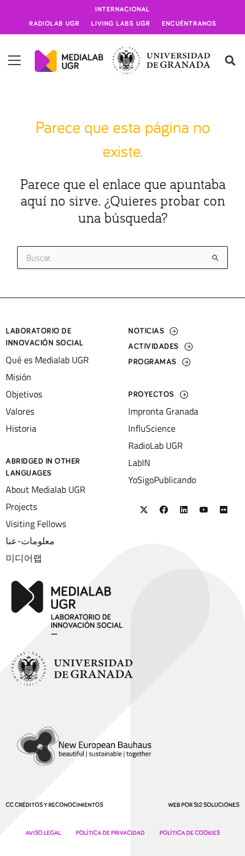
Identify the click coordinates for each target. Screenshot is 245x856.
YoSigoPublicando (162, 479)
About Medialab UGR (45, 489)
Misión (18, 377)
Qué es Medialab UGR (47, 359)
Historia (21, 428)
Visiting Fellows (36, 523)
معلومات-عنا (30, 540)
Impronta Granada (163, 411)
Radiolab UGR (54, 24)
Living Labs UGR (120, 24)
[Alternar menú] (14, 60)
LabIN (139, 462)
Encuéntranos (189, 24)
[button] (229, 60)
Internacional (122, 9)
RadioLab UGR (155, 445)
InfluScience (151, 428)
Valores (20, 411)
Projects (21, 506)
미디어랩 (24, 558)
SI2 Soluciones (216, 805)
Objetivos (24, 394)
